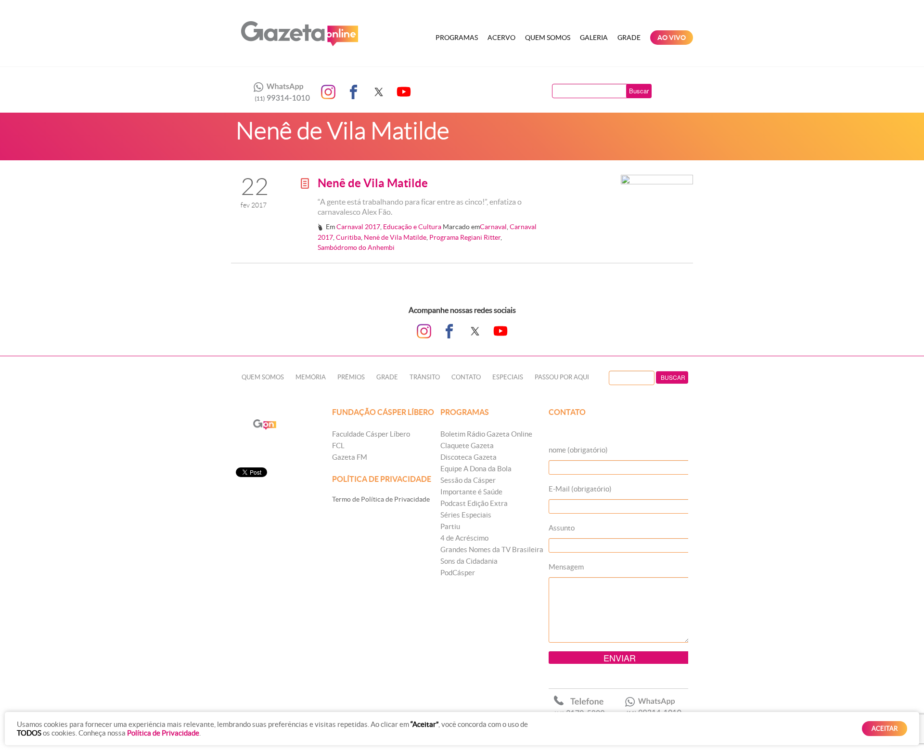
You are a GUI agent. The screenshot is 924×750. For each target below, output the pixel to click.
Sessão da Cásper (468, 480)
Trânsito (425, 377)
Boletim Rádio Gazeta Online (486, 434)
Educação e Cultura (412, 227)
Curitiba (348, 237)
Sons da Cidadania (469, 561)
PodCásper (457, 573)
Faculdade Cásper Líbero (371, 434)
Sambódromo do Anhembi (356, 247)
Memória (310, 377)
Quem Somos (547, 37)
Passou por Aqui (562, 377)
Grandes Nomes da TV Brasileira (491, 549)
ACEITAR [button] (885, 728)
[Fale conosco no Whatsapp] (279, 92)
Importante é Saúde (471, 492)
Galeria (594, 37)
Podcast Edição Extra (474, 503)
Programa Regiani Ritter (464, 237)
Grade (629, 37)
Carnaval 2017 (358, 227)
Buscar (639, 90)
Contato (466, 377)
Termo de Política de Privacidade (381, 499)
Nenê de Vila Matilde (373, 183)
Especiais (507, 377)
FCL (338, 445)
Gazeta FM (349, 457)
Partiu (450, 526)
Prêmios (351, 377)
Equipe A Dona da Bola (476, 469)
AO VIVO (671, 37)
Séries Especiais (465, 515)
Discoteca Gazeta (468, 457)
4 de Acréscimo (464, 538)
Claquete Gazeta (467, 445)
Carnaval (493, 227)
